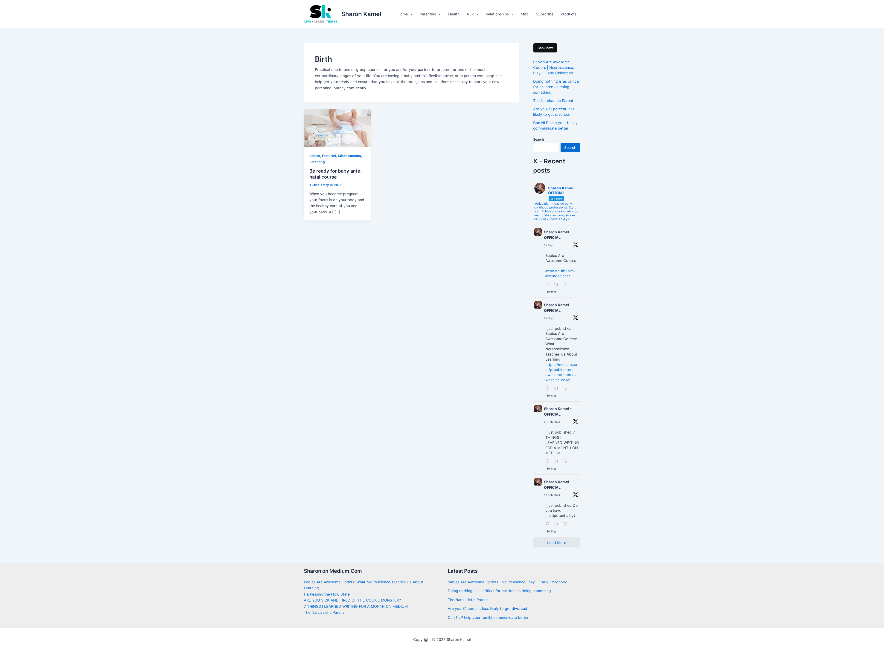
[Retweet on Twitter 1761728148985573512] (557, 461)
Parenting (428, 14)
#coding (552, 271)
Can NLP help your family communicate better (488, 617)
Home (403, 14)
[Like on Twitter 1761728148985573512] (567, 461)
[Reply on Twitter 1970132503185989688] (548, 388)
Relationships (497, 14)
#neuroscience (558, 276)
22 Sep (548, 245)
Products (568, 14)
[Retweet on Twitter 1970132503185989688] (557, 388)
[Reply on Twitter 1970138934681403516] (548, 285)
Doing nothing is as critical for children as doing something (556, 87)
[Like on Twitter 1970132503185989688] (567, 388)
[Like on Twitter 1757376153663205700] (567, 524)
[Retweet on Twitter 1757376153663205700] (557, 524)
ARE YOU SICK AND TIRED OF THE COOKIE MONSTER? (352, 600)
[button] (410, 14)
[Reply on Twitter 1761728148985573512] (548, 461)
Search (538, 139)
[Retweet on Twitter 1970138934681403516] (557, 285)
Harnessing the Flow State (327, 594)
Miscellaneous (349, 156)
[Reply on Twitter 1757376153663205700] (548, 524)
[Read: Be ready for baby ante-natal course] (337, 127)
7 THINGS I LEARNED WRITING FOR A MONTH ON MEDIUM (356, 606)
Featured (329, 156)
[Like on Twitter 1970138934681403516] (567, 285)
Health (453, 14)
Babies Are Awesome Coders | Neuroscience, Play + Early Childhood (553, 67)
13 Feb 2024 (552, 495)
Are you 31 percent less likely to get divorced (487, 608)
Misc (525, 14)
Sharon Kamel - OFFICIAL (558, 235)
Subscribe (544, 14)
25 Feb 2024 (552, 422)
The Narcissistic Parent (553, 100)
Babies (314, 156)
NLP (470, 14)
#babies (568, 271)
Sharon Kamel (361, 13)
